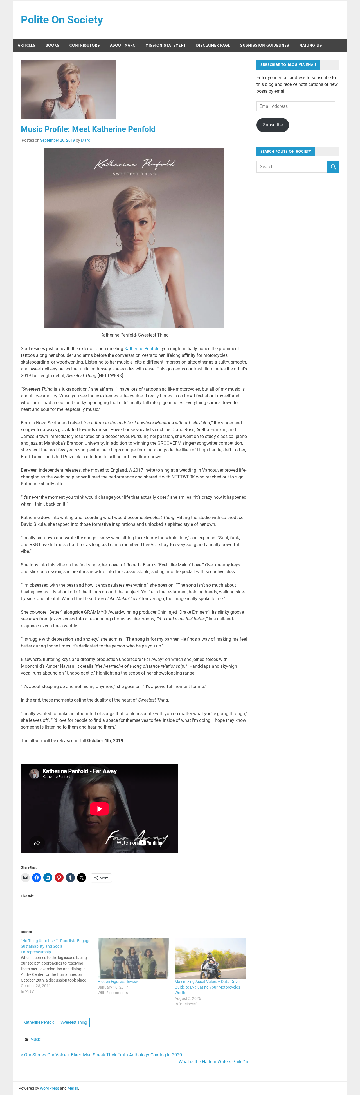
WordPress (49, 1088)
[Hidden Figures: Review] (133, 958)
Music (35, 1039)
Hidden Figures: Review (118, 981)
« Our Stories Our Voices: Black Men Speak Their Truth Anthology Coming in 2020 (101, 1055)
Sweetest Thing (73, 1022)
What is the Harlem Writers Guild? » (213, 1061)
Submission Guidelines (264, 45)
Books (52, 45)
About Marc (122, 45)
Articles (26, 45)
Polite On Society (62, 20)
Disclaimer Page (213, 45)
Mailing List (311, 45)
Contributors (84, 45)
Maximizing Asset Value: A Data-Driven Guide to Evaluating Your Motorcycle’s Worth (208, 987)
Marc (85, 140)
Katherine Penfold (142, 348)
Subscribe (273, 125)
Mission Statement (165, 45)
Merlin (73, 1088)
